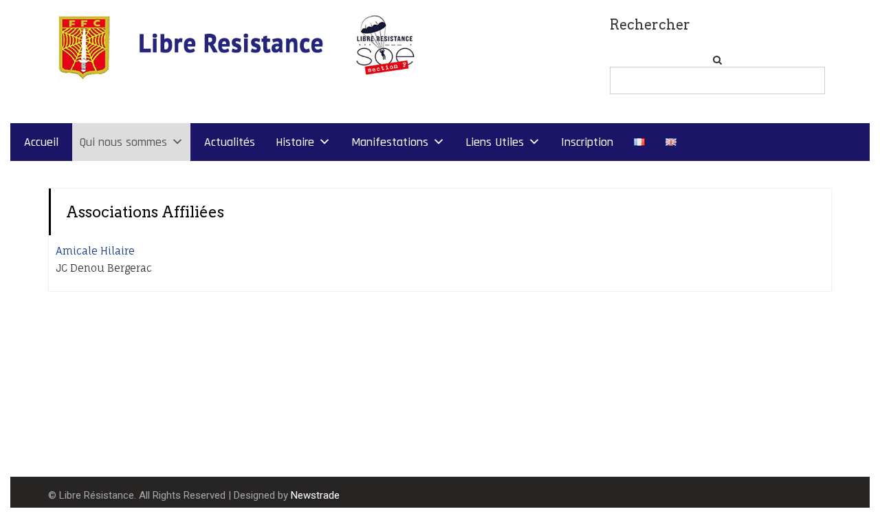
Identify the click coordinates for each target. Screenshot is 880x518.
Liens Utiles (494, 142)
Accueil (41, 142)
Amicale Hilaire (95, 250)
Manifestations (389, 142)
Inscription (587, 142)
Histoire (295, 142)
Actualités (229, 142)
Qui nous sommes (123, 142)
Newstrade (315, 495)
